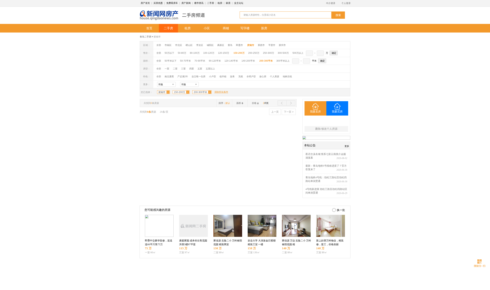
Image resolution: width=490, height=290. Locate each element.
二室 (175, 68)
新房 (264, 28)
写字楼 (245, 28)
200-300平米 (200, 92)
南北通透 (169, 76)
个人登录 (346, 3)
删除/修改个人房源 (326, 128)
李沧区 (199, 45)
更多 (347, 146)
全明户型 (251, 76)
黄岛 (230, 45)
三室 (183, 68)
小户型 (212, 76)
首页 (149, 28)
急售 (232, 76)
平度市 (271, 45)
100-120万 (208, 53)
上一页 (275, 111)
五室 (200, 68)
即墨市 (239, 45)
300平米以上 (283, 60)
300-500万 (283, 53)
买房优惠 (158, 3)
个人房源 (274, 76)
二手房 (210, 3)
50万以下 (169, 53)
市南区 (168, 45)
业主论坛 (238, 3)
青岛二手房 (145, 36)
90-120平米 (215, 60)
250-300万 (268, 53)
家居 (228, 3)
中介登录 (330, 3)
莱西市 (261, 45)
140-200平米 (248, 60)
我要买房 (337, 111)
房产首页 (145, 3)
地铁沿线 (287, 76)
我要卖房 (315, 111)
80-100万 (195, 53)
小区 (207, 28)
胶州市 (282, 45)
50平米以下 (170, 60)
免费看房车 (172, 3)
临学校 (223, 76)
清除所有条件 (221, 92)
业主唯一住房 (198, 76)
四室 (191, 68)
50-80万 (182, 53)
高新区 (220, 45)
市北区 (178, 45)
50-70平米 (185, 60)
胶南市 (157, 36)
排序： (224, 103)
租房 (220, 3)
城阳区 (210, 45)
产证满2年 (182, 76)
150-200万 (179, 92)
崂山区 (189, 45)
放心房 (262, 76)
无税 (240, 76)
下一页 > (289, 111)
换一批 (341, 210)
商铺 (226, 28)
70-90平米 (199, 60)
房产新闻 (186, 3)
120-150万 (223, 53)
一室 (167, 68)
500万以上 (297, 53)
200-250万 (253, 53)
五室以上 (210, 68)
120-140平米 (231, 60)
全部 (158, 45)
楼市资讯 (198, 3)
